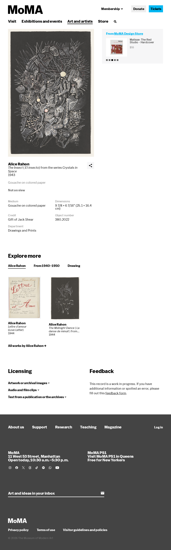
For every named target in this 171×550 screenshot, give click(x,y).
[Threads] (30, 468)
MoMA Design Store (128, 33)
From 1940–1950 (47, 266)
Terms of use (46, 529)
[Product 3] (112, 60)
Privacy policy (18, 529)
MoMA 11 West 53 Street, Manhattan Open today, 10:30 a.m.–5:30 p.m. (38, 456)
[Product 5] (117, 60)
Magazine (113, 427)
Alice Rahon (18, 164)
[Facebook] (17, 468)
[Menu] (115, 21)
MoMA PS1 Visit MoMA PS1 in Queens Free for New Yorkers (111, 456)
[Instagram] (10, 468)
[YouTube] (57, 468)
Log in (158, 427)
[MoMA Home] (25, 9)
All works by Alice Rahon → (27, 345)
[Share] (90, 165)
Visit (12, 21)
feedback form (115, 393)
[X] (23, 468)
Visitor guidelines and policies (85, 529)
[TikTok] (37, 468)
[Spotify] (43, 468)
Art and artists (80, 21)
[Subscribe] (102, 493)
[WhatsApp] (50, 468)
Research (63, 427)
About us (16, 427)
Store (103, 21)
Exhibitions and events (42, 21)
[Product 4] (115, 60)
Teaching (88, 427)
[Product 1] (107, 60)
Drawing (74, 266)
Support (39, 427)
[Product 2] (109, 60)
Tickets (155, 9)
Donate (138, 9)
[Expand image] (51, 93)
